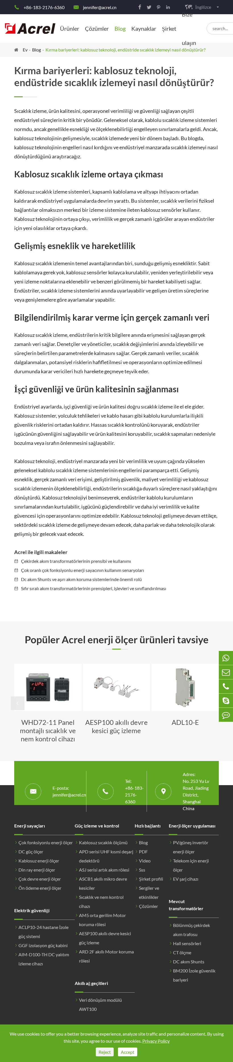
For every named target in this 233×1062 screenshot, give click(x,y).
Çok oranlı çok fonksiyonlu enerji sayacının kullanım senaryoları (82, 570)
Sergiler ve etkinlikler (149, 892)
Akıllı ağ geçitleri (91, 983)
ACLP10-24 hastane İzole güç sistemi (43, 931)
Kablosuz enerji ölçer (38, 860)
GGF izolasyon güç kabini (43, 945)
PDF (143, 851)
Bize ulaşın (189, 28)
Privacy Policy (156, 1041)
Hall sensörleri (187, 943)
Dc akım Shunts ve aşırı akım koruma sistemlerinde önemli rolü (81, 579)
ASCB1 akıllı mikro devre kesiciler (103, 883)
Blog (120, 28)
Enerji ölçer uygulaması (192, 825)
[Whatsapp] (226, 658)
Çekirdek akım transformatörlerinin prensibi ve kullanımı (76, 561)
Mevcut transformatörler (186, 905)
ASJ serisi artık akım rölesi (104, 869)
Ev (25, 49)
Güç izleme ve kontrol (97, 825)
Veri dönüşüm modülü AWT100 (100, 1004)
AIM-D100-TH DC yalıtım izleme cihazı (43, 959)
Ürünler (69, 28)
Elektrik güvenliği (31, 910)
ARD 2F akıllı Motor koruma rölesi (106, 956)
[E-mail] (226, 672)
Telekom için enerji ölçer (191, 865)
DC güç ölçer (30, 851)
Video (145, 860)
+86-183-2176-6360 (44, 7)
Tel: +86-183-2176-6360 (134, 791)
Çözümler (97, 28)
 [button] (17, 703)
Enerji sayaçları (29, 825)
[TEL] (226, 686)
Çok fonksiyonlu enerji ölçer (45, 842)
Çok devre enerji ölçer (39, 878)
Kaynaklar (143, 28)
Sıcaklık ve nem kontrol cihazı (101, 901)
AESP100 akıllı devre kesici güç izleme (105, 938)
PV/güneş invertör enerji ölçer (190, 847)
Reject (105, 1052)
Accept (127, 1052)
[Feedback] (226, 715)
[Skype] (226, 701)
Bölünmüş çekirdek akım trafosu (191, 929)
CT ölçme (182, 952)
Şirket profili (151, 878)
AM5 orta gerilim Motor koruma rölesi (102, 919)
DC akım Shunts (188, 961)
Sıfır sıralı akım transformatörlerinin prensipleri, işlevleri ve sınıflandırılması (93, 588)
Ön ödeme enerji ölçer (39, 888)
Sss (142, 869)
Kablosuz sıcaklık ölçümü (103, 842)
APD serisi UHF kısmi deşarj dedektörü (106, 856)
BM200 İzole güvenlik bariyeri (194, 975)
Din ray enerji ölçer (36, 869)
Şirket (169, 28)
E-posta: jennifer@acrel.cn (69, 791)
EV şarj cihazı (185, 878)
